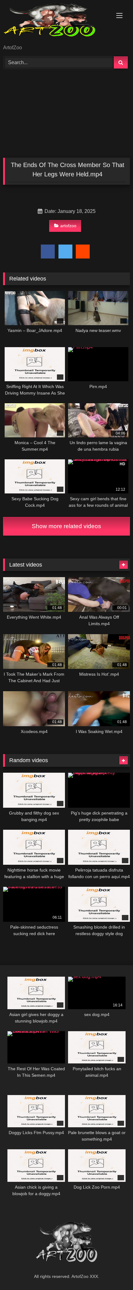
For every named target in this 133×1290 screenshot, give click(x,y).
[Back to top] (114, 1272)
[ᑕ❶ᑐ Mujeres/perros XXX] (54, 22)
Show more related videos (66, 526)
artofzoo (68, 225)
